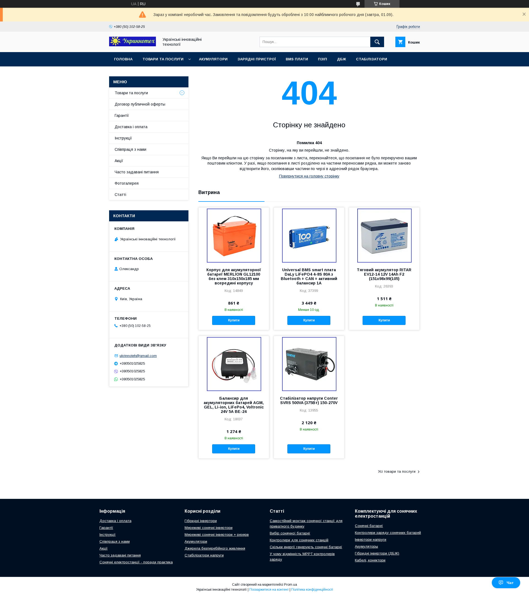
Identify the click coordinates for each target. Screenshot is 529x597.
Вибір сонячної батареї (290, 533)
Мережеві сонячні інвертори (209, 528)
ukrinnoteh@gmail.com (138, 356)
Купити (233, 320)
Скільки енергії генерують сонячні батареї (306, 547)
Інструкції (123, 138)
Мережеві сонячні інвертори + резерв (217, 535)
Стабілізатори (371, 59)
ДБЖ (341, 59)
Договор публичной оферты (140, 104)
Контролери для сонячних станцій (299, 540)
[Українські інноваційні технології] (132, 45)
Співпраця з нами (130, 149)
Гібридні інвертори (201, 521)
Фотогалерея (127, 183)
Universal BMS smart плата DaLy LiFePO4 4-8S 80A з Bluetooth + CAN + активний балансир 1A (309, 276)
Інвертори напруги (370, 539)
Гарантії (122, 115)
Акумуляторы (366, 546)
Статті (120, 194)
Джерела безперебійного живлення (215, 548)
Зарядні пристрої (256, 59)
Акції (119, 160)
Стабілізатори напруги (204, 555)
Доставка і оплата (131, 127)
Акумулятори (213, 59)
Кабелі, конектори (370, 560)
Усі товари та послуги (396, 471)
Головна (123, 59)
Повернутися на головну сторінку (309, 176)
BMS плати (297, 59)
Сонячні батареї (369, 526)
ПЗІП (322, 59)
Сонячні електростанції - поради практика (136, 562)
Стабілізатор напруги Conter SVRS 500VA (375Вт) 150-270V (309, 400)
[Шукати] (377, 42)
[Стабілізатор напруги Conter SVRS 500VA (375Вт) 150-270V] (309, 363)
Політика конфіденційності (312, 589)
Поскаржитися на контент (269, 589)
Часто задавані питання (137, 172)
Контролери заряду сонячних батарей (388, 533)
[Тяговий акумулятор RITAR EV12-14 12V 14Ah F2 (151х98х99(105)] (384, 235)
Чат (510, 582)
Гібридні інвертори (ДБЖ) (377, 553)
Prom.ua (290, 585)
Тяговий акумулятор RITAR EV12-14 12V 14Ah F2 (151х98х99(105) (384, 274)
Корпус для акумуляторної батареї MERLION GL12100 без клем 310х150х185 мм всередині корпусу (233, 276)
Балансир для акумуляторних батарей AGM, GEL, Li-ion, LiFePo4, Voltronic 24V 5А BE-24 (234, 405)
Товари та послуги (162, 59)
